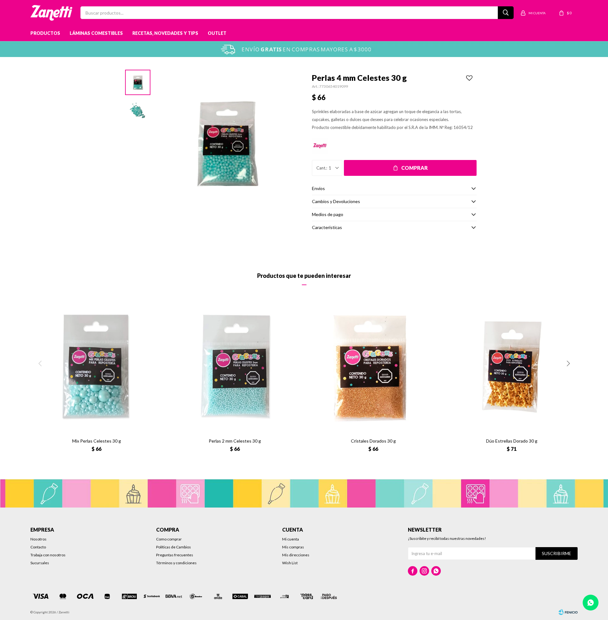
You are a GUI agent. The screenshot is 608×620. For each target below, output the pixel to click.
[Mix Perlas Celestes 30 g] (96, 367)
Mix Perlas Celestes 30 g (96, 441)
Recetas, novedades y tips (165, 33)
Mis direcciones (295, 555)
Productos (45, 33)
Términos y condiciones (176, 562)
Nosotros (38, 539)
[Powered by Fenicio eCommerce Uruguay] (568, 612)
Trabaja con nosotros (48, 555)
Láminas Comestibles (96, 33)
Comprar (414, 168)
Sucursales (39, 562)
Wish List (290, 562)
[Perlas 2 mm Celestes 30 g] (235, 367)
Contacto (38, 547)
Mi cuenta (290, 539)
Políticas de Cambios (173, 547)
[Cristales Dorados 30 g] (373, 367)
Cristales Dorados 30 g (373, 441)
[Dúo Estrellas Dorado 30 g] (512, 367)
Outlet (217, 33)
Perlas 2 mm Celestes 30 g (235, 441)
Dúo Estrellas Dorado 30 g (511, 441)
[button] (568, 363)
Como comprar (169, 539)
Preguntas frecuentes (174, 555)
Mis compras (293, 547)
